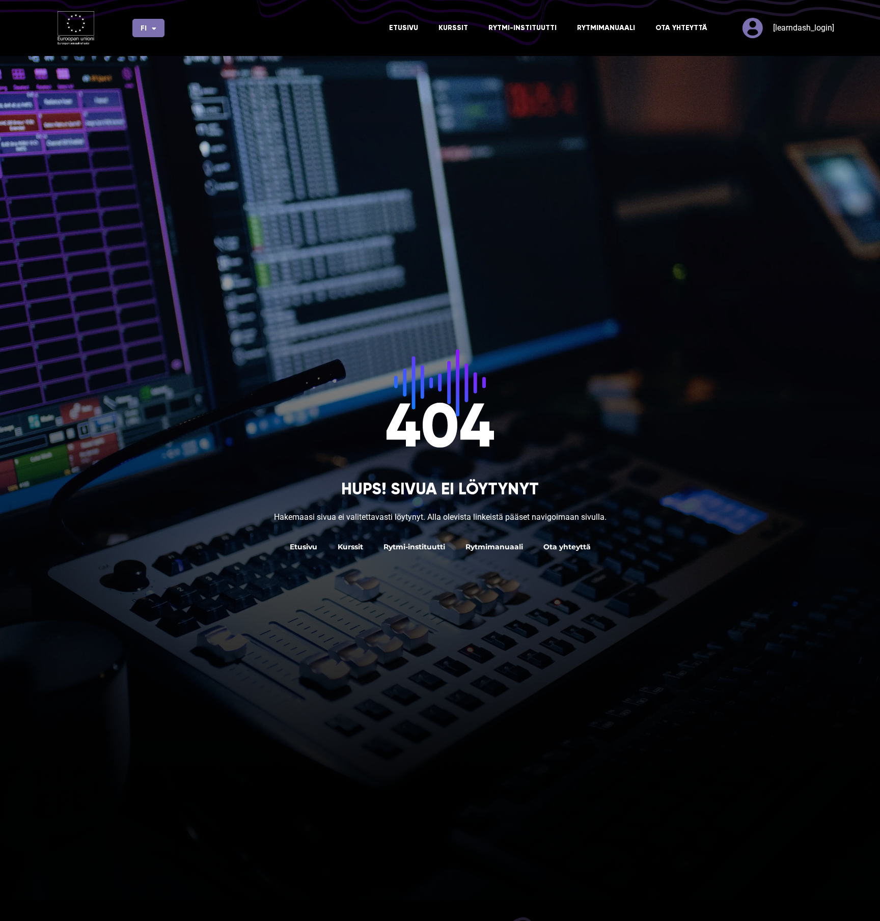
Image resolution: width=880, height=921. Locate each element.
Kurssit (453, 27)
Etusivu (403, 27)
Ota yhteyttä (681, 27)
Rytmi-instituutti (522, 27)
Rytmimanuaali (606, 27)
